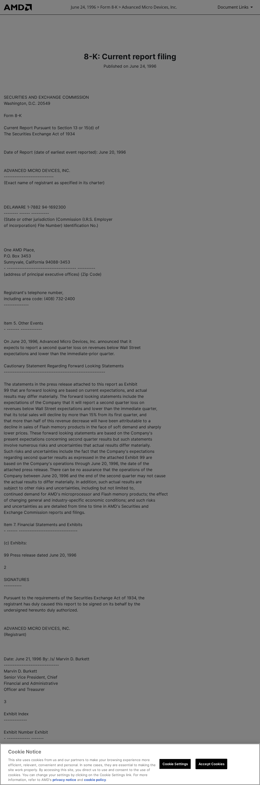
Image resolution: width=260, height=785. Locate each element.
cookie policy (95, 780)
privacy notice (64, 780)
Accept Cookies (211, 764)
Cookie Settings (175, 764)
